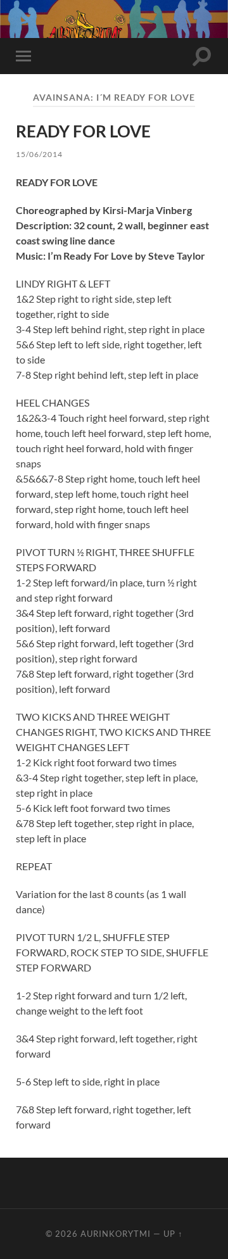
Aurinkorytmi (115, 1234)
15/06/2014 (39, 154)
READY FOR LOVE (83, 131)
